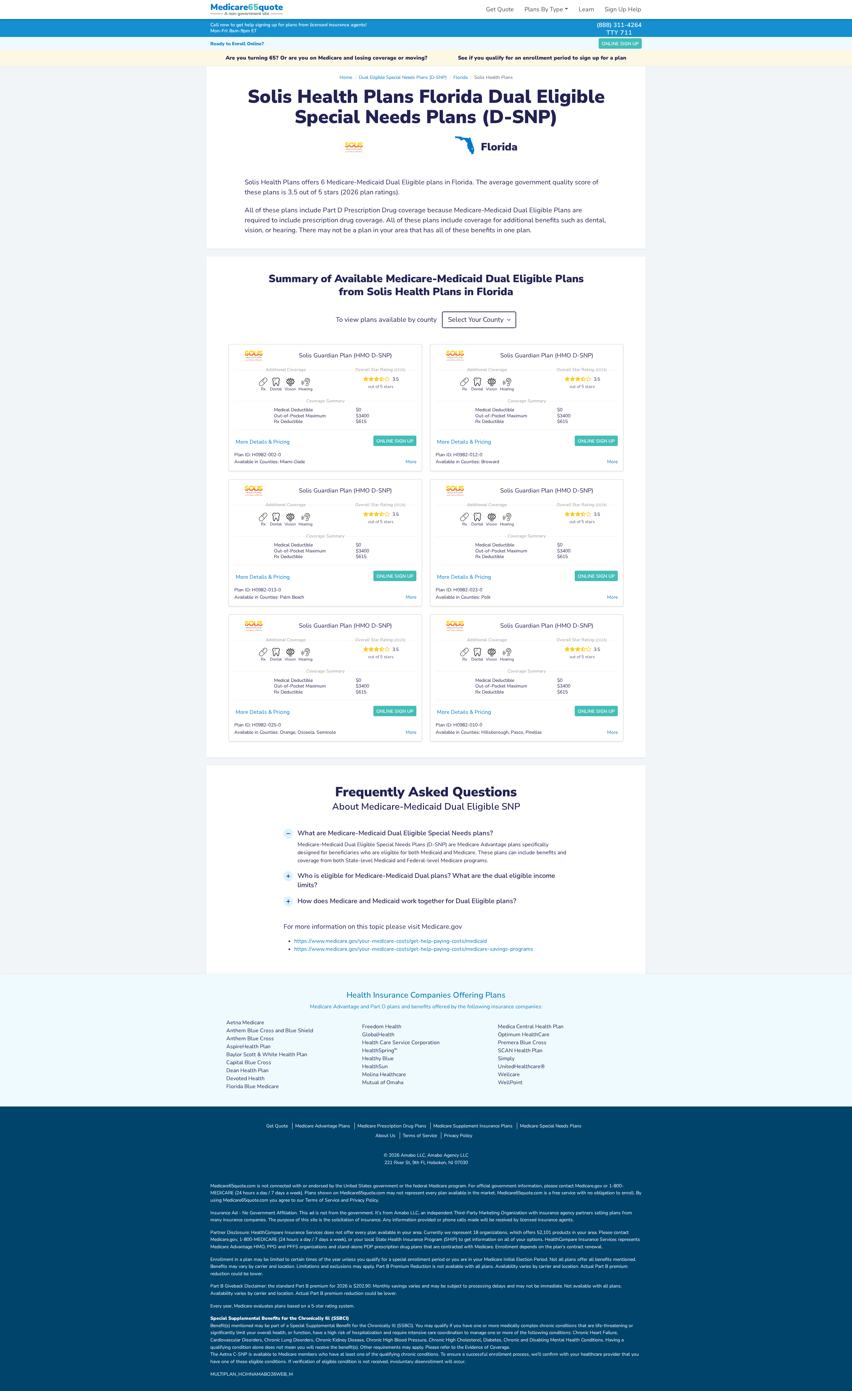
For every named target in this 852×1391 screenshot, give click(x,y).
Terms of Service (420, 1135)
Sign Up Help (623, 9)
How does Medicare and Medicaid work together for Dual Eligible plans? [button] (407, 900)
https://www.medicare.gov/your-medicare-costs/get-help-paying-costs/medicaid (390, 941)
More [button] (411, 461)
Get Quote (500, 9)
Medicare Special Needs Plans (550, 1125)
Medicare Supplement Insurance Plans (473, 1125)
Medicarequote (246, 7)
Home (345, 77)
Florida (460, 77)
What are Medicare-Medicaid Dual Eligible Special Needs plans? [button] (395, 833)
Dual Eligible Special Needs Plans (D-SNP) (403, 77)
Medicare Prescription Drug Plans (391, 1125)
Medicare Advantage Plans (322, 1125)
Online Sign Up (620, 44)
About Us (385, 1135)
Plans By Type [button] (544, 9)
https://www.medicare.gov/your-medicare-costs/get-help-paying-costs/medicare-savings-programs (413, 949)
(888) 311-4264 (619, 25)
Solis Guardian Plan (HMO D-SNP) (345, 355)
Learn (586, 9)
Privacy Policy (458, 1135)
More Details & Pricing (263, 442)
